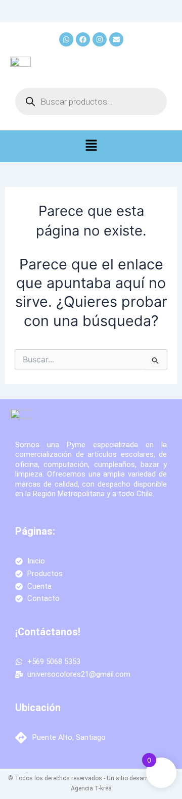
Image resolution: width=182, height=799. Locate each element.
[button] (91, 146)
